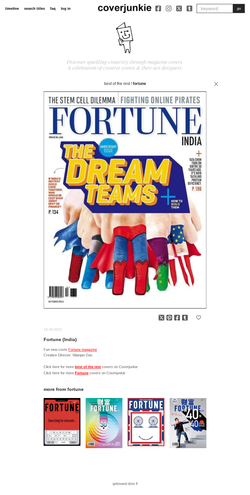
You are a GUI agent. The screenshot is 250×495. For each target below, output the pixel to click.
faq (53, 8)
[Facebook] (158, 8)
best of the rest (117, 83)
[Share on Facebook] (177, 317)
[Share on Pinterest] (169, 317)
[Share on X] (161, 317)
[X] (179, 8)
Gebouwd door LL (125, 484)
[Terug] (216, 84)
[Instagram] (168, 8)
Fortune (139, 83)
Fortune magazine (82, 349)
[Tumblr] (189, 8)
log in (66, 8)
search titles (34, 8)
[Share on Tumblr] (185, 317)
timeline (12, 8)
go (239, 8)
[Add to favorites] (198, 317)
